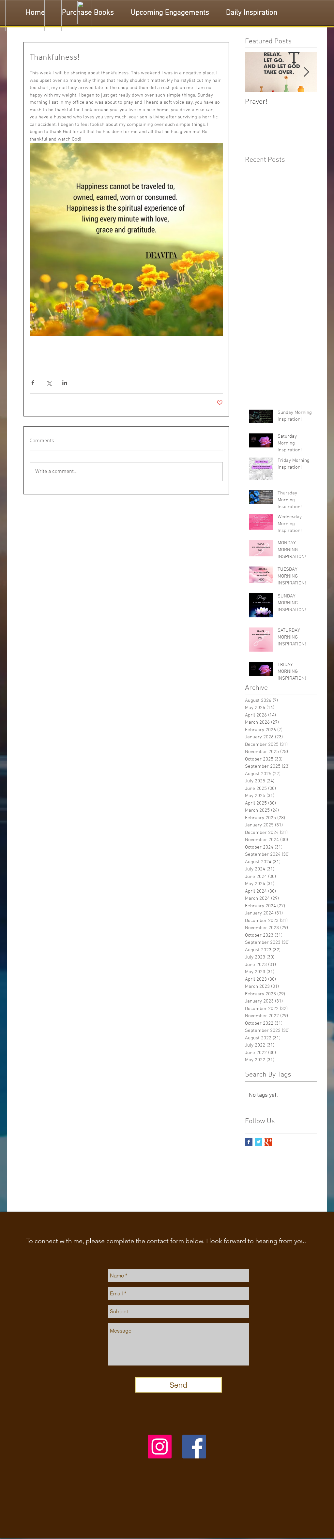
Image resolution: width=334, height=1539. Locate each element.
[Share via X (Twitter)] (49, 383)
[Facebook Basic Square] (248, 1142)
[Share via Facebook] (33, 383)
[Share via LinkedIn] (65, 383)
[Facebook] (194, 1446)
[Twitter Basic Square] (258, 1142)
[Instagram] (160, 1446)
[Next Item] (306, 72)
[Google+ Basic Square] (268, 1142)
